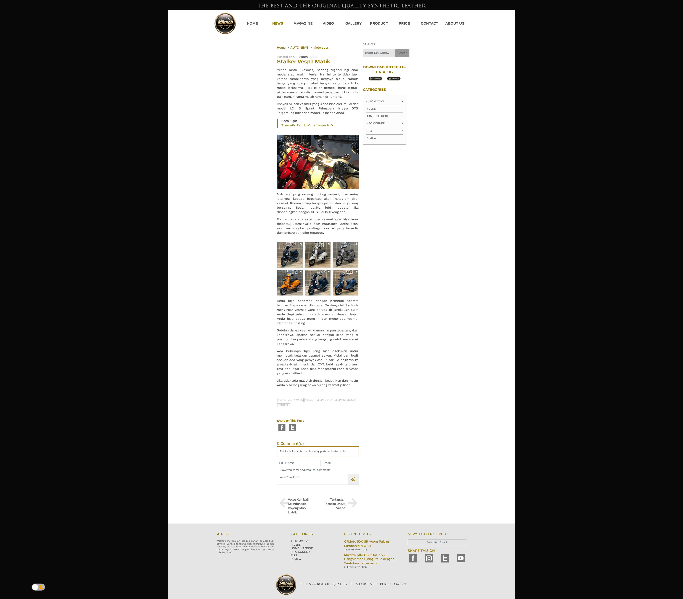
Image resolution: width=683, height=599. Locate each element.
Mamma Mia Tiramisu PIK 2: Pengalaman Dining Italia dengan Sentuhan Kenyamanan (369, 559)
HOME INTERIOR (302, 548)
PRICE (404, 23)
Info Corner (384, 123)
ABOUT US (454, 23)
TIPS (294, 555)
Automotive (384, 101)
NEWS (277, 23)
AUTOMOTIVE (300, 541)
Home (281, 47)
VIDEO (328, 23)
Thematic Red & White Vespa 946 (307, 125)
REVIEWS (297, 559)
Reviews (384, 138)
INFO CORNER (300, 552)
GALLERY (353, 23)
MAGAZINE (303, 23)
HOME (252, 23)
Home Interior (384, 116)
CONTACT (429, 23)
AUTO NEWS (299, 47)
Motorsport (321, 47)
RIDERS (296, 545)
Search (402, 53)
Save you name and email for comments (305, 470)
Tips (384, 131)
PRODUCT (379, 23)
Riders (384, 109)
